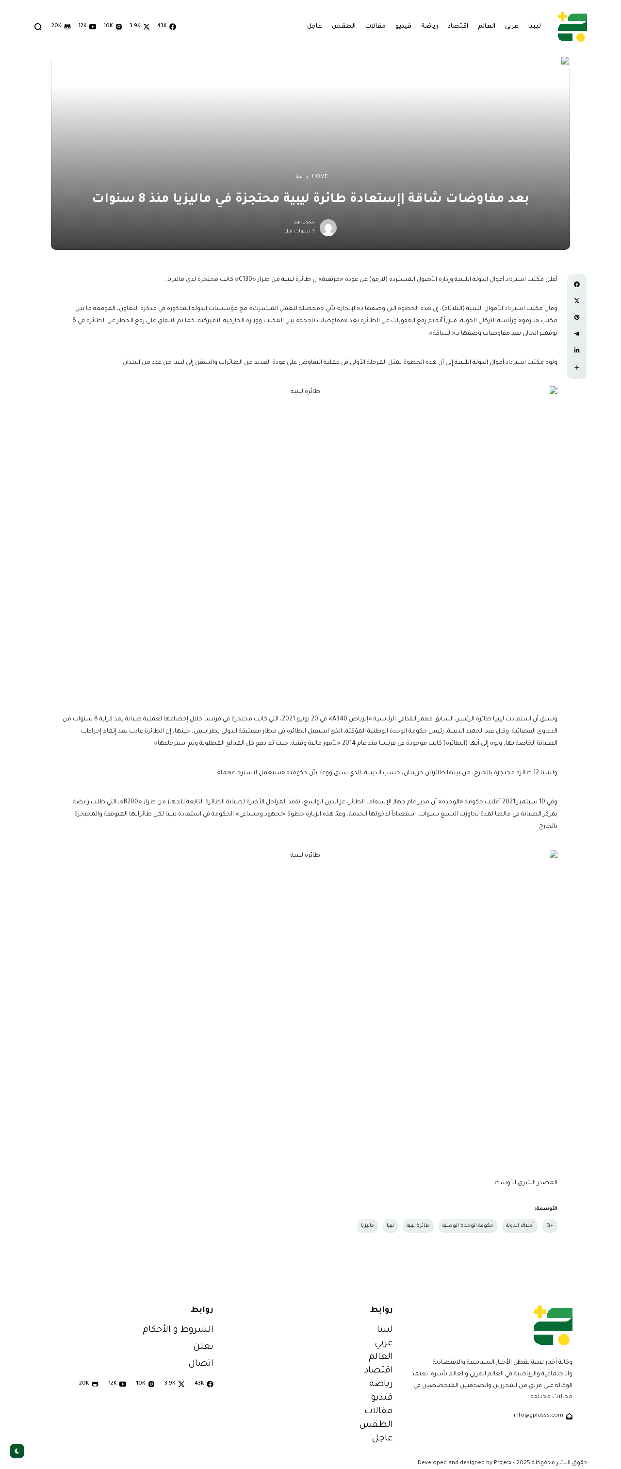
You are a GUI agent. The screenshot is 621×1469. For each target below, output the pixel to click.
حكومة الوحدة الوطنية (467, 1226)
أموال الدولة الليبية (479, 362)
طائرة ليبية (418, 1226)
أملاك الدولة (520, 1226)
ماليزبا (367, 1226)
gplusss (304, 223)
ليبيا (299, 177)
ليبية (287, 280)
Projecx (502, 1463)
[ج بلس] (572, 26)
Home (319, 177)
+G (550, 1226)
